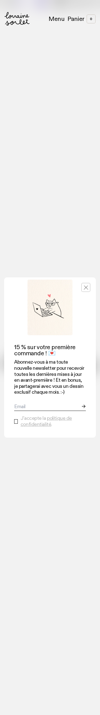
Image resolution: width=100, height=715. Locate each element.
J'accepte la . (46, 421)
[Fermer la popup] (85, 287)
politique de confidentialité (46, 421)
